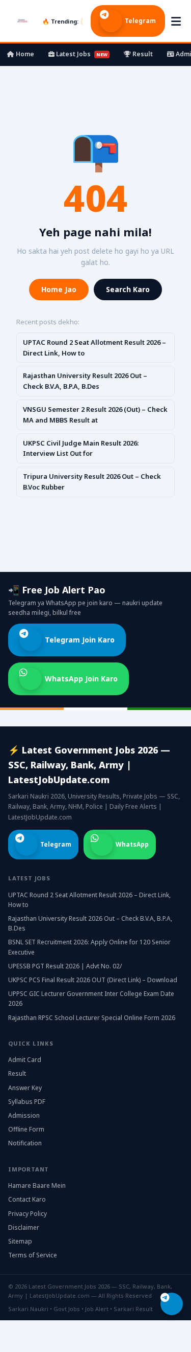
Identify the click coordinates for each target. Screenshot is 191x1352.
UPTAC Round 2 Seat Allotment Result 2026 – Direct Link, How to (94, 348)
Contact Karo (27, 1199)
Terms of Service (32, 1255)
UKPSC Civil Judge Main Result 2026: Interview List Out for (81, 448)
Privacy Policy (27, 1213)
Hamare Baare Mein (37, 1185)
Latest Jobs (80, 54)
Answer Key (25, 1087)
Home (24, 54)
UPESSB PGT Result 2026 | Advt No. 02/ (65, 966)
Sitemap (20, 1241)
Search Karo (128, 289)
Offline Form (26, 1129)
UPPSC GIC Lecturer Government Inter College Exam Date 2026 (91, 998)
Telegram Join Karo (80, 640)
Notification (25, 1143)
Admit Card (24, 1059)
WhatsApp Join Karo (81, 678)
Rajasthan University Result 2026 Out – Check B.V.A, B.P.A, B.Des (85, 381)
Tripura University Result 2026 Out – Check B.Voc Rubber (92, 482)
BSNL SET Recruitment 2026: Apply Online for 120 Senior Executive (89, 947)
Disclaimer (23, 1227)
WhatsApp (132, 844)
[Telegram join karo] (171, 1304)
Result (142, 54)
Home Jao (58, 289)
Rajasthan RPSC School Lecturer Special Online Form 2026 (91, 1017)
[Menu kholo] (176, 21)
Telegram (140, 20)
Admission (24, 1115)
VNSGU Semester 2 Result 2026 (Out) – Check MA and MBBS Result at (95, 415)
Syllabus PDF (26, 1101)
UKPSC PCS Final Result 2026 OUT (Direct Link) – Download (92, 980)
